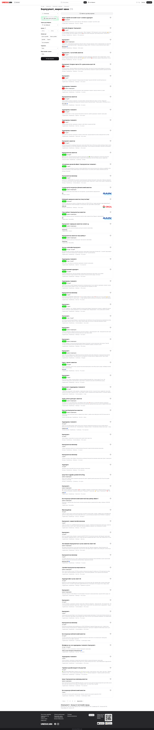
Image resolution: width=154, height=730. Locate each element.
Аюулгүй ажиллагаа (72, 716)
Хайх (85, 2)
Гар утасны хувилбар (46, 714)
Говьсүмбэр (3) (64, 708)
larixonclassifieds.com (77, 729)
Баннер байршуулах (59, 718)
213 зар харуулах (50, 58)
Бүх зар (42, 6)
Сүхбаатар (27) (95, 706)
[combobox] (50, 13)
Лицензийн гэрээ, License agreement (58, 717)
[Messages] (139, 2)
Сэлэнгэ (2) (71, 708)
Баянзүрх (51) (64, 706)
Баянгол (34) (77, 706)
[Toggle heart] (110, 17)
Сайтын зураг (44, 718)
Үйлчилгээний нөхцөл (59, 714)
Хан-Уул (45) (71, 706)
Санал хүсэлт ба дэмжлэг (45, 717)
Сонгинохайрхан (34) (86, 706)
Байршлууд (43, 720)
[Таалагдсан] (137, 2)
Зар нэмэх (149, 2)
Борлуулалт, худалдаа (57, 6)
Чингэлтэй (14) (103, 706)
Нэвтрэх (143, 2)
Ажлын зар (48, 6)
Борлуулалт (66, 6)
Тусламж (69, 714)
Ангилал (18, 2)
